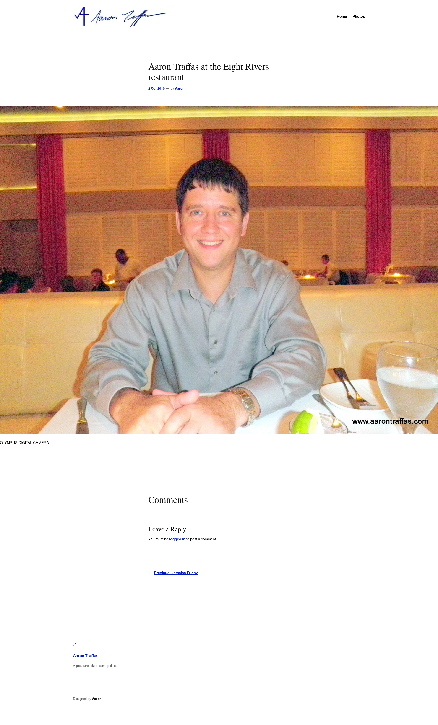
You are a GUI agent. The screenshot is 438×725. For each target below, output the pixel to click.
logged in (177, 539)
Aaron (180, 88)
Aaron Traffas (85, 655)
